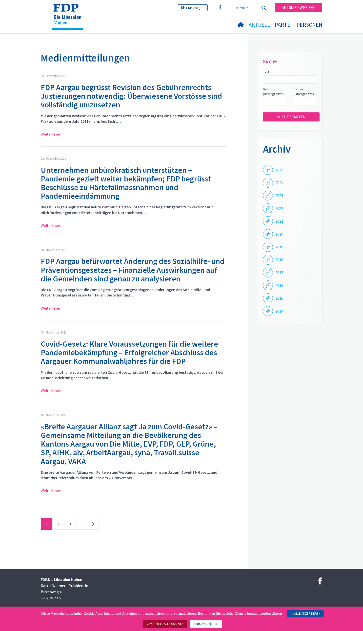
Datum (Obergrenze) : (304, 91)
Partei (283, 24)
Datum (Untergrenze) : (274, 91)
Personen (309, 24)
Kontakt (243, 7)
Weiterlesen (51, 134)
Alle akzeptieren (307, 613)
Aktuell (259, 24)
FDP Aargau (195, 7)
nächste (93, 525)
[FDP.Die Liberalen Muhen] (69, 10)
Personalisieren (205, 624)
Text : (267, 72)
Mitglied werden (298, 7)
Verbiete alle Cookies (166, 624)
